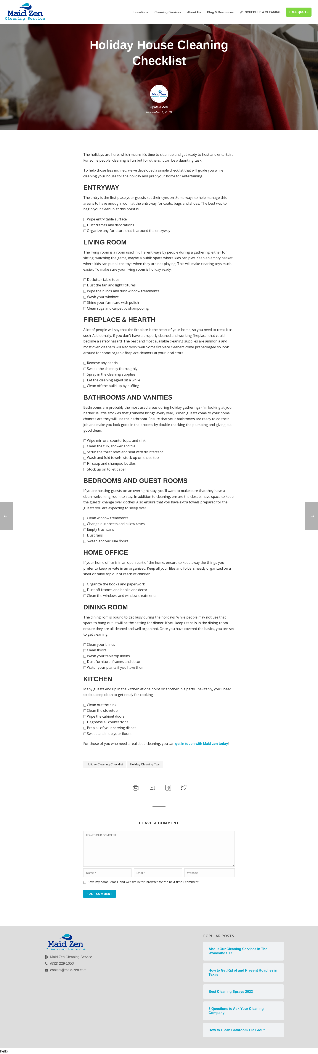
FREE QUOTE (298, 12)
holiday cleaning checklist (105, 764)
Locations (140, 12)
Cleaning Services (167, 12)
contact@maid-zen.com (68, 970)
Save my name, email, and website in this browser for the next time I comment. (143, 882)
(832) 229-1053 (62, 963)
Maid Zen (161, 107)
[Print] (135, 787)
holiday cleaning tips (145, 764)
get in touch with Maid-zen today (201, 744)
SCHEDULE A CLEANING (263, 12)
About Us (194, 12)
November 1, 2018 (159, 112)
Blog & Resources (220, 12)
